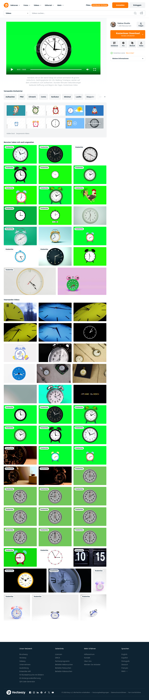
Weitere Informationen (120, 58)
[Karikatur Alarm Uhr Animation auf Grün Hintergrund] (20, 557)
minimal (67, 97)
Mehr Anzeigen (94, 123)
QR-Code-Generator (27, 681)
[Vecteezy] (6, 5)
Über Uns (88, 661)
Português (125, 661)
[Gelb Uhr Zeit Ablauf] (20, 312)
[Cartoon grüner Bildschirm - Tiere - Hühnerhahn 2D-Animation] (89, 195)
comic (43, 97)
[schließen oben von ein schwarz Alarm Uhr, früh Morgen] (20, 455)
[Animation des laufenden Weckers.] (20, 195)
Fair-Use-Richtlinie (134, 692)
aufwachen (10, 97)
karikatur (55, 97)
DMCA (57, 658)
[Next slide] (103, 97)
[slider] (56, 69)
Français (124, 668)
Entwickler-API (25, 671)
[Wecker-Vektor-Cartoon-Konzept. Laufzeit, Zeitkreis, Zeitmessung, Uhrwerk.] (20, 352)
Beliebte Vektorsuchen (64, 664)
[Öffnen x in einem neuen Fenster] (49, 692)
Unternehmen (25, 664)
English (124, 654)
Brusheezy (23, 654)
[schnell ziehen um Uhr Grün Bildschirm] (55, 174)
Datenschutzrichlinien (118, 692)
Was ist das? (130, 53)
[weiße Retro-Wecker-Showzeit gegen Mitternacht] (69, 581)
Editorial (48, 5)
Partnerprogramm (62, 661)
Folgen (141, 26)
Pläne (88, 5)
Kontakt (87, 658)
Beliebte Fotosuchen (63, 668)
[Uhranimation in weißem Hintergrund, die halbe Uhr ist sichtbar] (89, 154)
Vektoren (14, 5)
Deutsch (124, 664)
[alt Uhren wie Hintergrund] (89, 352)
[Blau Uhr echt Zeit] (55, 332)
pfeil (21, 97)
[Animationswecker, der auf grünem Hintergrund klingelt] (89, 256)
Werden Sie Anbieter (92, 664)
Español (124, 658)
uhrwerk (32, 97)
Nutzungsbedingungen (100, 692)
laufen (78, 97)
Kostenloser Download (128, 34)
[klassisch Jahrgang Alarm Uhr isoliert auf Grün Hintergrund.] (55, 394)
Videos (36, 5)
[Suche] (135, 13)
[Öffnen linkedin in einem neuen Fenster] (38, 692)
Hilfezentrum (89, 654)
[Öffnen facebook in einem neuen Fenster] (30, 692)
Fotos (26, 5)
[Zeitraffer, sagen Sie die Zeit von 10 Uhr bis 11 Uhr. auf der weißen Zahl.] (89, 557)
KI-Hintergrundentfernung (30, 678)
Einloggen (137, 5)
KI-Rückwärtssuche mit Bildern (31, 675)
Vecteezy (22, 658)
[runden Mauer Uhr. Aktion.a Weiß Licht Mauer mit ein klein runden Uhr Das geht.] (20, 394)
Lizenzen (58, 654)
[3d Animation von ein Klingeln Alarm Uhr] (99, 581)
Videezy (22, 661)
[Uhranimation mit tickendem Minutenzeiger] (20, 256)
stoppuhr (90, 97)
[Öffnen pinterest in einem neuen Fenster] (41, 692)
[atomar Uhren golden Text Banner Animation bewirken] (89, 394)
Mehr (59, 5)
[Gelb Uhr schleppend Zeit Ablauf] (89, 312)
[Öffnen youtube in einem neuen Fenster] (53, 692)
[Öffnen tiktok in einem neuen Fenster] (45, 692)
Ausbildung (24, 668)
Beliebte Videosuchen (63, 671)
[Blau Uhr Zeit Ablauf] (55, 312)
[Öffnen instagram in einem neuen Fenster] (34, 692)
